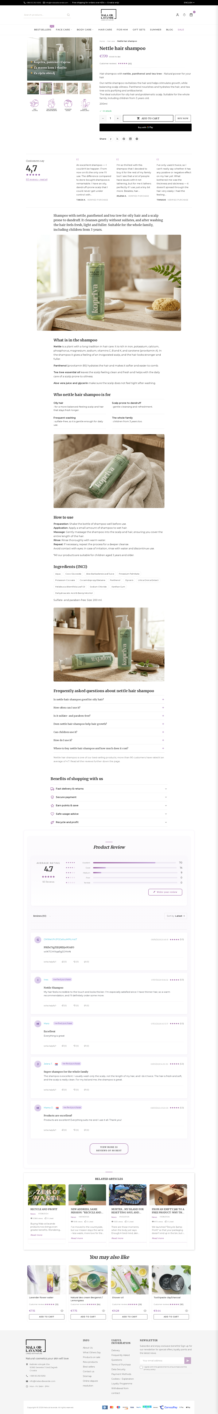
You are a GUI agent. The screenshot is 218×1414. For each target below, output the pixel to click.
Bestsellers (44, 28)
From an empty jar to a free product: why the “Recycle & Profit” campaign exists (168, 1211)
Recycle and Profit (43, 1209)
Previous (180, 1188)
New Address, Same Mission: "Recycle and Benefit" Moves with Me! (86, 1211)
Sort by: (171, 916)
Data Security (118, 1369)
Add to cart (150, 118)
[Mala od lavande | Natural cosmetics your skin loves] (52, 1346)
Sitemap (87, 1376)
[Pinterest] (123, 139)
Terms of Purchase (121, 1364)
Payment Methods (121, 1374)
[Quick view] (62, 1310)
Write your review (167, 892)
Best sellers (89, 1366)
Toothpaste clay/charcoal (167, 1297)
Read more (36, 1235)
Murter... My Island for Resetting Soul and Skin (127, 1211)
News (32, 1214)
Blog (169, 29)
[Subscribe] (187, 1360)
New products (90, 1362)
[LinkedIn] (130, 139)
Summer (155, 29)
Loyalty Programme (121, 1383)
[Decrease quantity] (103, 118)
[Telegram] (137, 139)
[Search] (68, 14)
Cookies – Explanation (122, 1379)
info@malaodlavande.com (42, 1381)
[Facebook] (110, 139)
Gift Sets (139, 29)
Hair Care (105, 29)
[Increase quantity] (117, 118)
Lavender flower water (41, 1297)
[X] (117, 139)
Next (186, 1188)
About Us (88, 1347)
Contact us (88, 1371)
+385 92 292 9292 (38, 1376)
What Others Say (92, 1352)
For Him (122, 29)
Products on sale (91, 1357)
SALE (181, 29)
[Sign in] (177, 15)
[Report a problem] (184, 15)
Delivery (115, 1350)
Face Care (63, 29)
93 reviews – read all (36, 179)
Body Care (84, 29)
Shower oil (118, 1297)
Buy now (183, 118)
